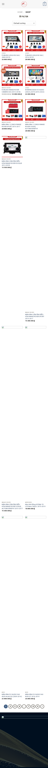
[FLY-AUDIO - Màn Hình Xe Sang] (24, 4)
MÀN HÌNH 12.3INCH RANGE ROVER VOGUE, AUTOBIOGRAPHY (35, 126)
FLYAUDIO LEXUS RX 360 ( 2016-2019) (34, 56)
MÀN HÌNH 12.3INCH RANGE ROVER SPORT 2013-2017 (11, 125)
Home (20, 12)
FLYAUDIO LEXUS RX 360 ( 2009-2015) (11, 56)
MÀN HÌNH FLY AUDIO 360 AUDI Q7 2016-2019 (34, 695)
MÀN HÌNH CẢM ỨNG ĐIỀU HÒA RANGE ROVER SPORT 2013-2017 (34, 316)
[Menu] (3, 4)
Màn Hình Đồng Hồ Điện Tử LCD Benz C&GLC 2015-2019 (35, 505)
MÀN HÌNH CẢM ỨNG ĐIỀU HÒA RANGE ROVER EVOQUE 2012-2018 (12, 163)
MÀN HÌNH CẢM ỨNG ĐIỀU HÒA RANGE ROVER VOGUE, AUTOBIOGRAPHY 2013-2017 (12, 506)
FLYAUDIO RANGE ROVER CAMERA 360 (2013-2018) (11, 91)
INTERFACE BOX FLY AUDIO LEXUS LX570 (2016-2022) (34, 91)
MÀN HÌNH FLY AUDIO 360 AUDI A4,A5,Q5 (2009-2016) (12, 695)
